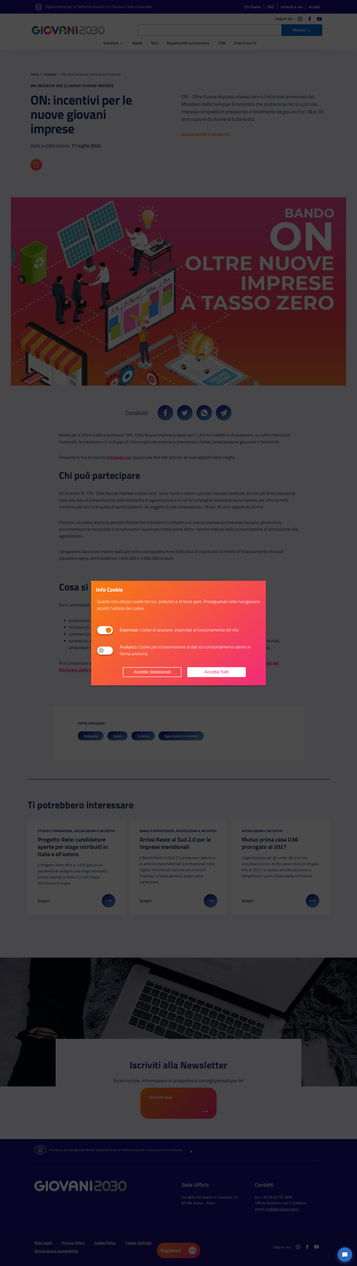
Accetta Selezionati (152, 672)
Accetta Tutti (216, 672)
